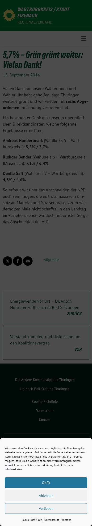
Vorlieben (46, 508)
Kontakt (66, 520)
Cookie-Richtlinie (31, 520)
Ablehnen (46, 495)
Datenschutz (51, 520)
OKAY (46, 482)
